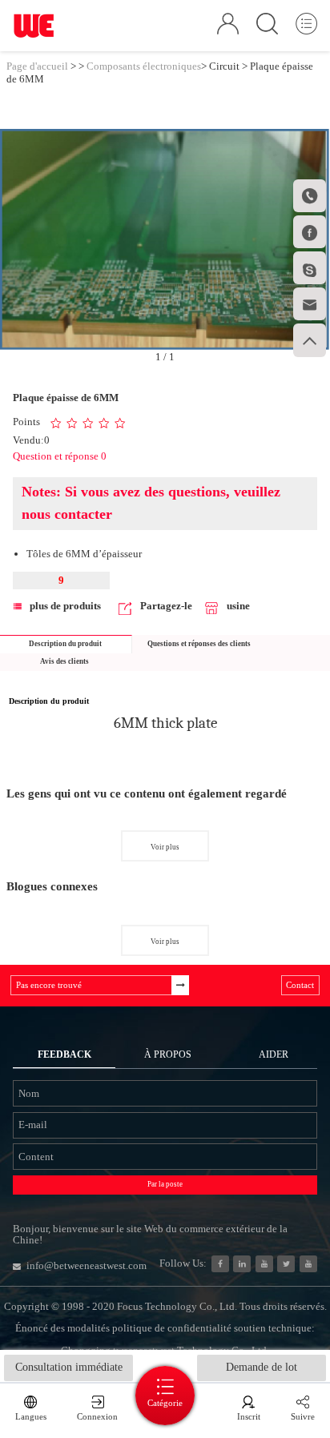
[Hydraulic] (264, 1264)
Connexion (97, 1416)
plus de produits (65, 606)
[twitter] (286, 1264)
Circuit (224, 66)
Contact (300, 985)
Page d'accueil (37, 66)
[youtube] (308, 1264)
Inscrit (248, 1416)
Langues (30, 1416)
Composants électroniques (144, 66)
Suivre (303, 1416)
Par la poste (165, 1184)
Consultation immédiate (69, 1367)
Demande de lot (261, 1367)
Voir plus (165, 847)
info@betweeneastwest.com (86, 1265)
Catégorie (165, 1403)
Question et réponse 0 (60, 456)
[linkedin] (242, 1264)
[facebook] (220, 1264)
